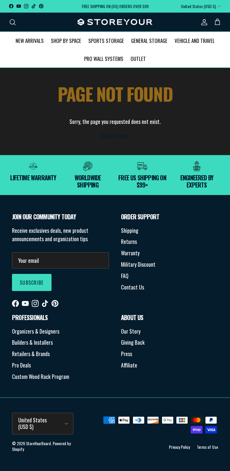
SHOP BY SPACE (66, 40)
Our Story (130, 331)
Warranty (130, 253)
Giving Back (133, 342)
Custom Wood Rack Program (40, 376)
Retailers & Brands (31, 354)
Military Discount (138, 264)
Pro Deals (21, 365)
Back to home (115, 136)
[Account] (203, 22)
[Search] (12, 22)
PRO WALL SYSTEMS (103, 58)
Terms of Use (207, 447)
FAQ (124, 276)
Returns (129, 241)
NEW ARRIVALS (30, 40)
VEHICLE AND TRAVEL (195, 40)
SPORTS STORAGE (106, 40)
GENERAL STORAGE (149, 40)
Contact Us (132, 287)
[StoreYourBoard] (115, 22)
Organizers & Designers (35, 331)
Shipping (129, 230)
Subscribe (32, 282)
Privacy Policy (179, 447)
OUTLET (138, 58)
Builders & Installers (32, 342)
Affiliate (129, 365)
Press (126, 354)
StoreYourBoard (38, 443)
